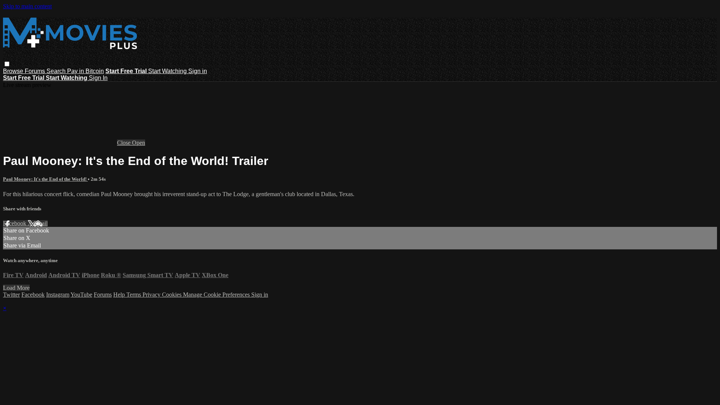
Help (119, 294)
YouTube (81, 294)
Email (41, 223)
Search (56, 71)
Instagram (57, 294)
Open (138, 143)
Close (124, 143)
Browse (14, 71)
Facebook (15, 223)
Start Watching (168, 71)
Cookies (172, 294)
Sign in (197, 71)
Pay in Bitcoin (85, 71)
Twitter (11, 294)
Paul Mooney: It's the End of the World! (45, 179)
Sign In (98, 78)
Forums (35, 71)
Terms (134, 294)
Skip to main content (27, 6)
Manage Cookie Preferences (217, 294)
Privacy (152, 294)
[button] (6, 64)
